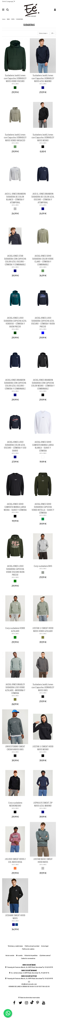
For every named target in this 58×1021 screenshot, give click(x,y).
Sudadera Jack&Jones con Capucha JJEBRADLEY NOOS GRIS (43, 687)
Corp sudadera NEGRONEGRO (15, 804)
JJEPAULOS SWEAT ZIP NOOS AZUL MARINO (43, 804)
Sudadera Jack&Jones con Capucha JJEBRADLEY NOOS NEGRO (43, 137)
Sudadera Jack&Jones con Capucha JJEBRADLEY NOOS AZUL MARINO (43, 78)
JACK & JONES (15, 84)
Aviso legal (44, 946)
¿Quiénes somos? (45, 955)
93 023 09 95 (49, 967)
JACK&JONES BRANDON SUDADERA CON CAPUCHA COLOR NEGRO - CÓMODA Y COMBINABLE (42, 384)
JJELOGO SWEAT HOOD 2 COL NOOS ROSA (15, 860)
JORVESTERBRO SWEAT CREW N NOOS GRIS (15, 748)
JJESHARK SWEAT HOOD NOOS (15, 917)
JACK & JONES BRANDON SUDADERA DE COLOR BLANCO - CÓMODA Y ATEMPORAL (15, 198)
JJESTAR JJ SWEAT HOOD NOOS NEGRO (42, 748)
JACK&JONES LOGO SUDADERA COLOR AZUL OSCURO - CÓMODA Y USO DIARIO (15, 446)
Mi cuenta (19, 955)
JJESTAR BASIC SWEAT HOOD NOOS (43, 860)
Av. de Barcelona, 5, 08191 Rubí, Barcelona (24, 973)
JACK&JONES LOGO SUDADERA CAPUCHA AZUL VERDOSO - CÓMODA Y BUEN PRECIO (15, 322)
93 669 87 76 (45, 973)
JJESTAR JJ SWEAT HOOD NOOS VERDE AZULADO (42, 630)
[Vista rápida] (17, 72)
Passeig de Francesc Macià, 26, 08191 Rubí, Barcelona (24, 967)
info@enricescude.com (29, 984)
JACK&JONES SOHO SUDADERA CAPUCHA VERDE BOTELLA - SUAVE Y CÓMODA (43, 508)
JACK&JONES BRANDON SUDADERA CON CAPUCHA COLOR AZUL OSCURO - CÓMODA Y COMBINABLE (15, 384)
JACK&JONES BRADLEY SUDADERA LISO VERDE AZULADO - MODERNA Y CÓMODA (15, 689)
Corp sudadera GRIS (43, 566)
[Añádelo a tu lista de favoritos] (13, 72)
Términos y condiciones (15, 946)
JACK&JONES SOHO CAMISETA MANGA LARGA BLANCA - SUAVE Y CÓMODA (43, 446)
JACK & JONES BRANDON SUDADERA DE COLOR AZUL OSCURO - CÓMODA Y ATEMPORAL (42, 198)
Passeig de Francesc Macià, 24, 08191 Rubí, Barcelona (24, 978)
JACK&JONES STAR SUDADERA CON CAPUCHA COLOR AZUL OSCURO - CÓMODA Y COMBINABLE (15, 260)
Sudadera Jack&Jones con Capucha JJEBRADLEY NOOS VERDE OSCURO (15, 78)
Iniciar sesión (9, 955)
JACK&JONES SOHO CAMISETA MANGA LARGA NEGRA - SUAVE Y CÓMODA (15, 507)
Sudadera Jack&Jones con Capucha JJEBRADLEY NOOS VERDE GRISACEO (15, 137)
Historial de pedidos (30, 955)
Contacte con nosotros (28, 958)
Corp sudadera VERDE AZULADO (15, 630)
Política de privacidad (32, 946)
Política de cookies (28, 949)
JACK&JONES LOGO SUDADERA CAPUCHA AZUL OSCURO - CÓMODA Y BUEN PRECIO (43, 322)
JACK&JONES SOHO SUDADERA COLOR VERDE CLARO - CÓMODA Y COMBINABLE (42, 260)
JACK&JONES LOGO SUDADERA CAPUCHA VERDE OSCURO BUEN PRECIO (15, 570)
